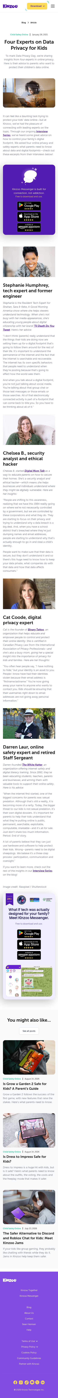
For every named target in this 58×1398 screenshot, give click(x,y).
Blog (29, 1307)
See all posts (29, 1031)
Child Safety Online (19, 34)
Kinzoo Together (29, 1290)
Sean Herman (29, 1324)
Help (29, 1330)
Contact (29, 1318)
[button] (37, 6)
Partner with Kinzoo (29, 1364)
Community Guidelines (29, 1358)
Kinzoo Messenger (29, 1296)
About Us (29, 1313)
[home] (10, 6)
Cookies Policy (29, 1352)
